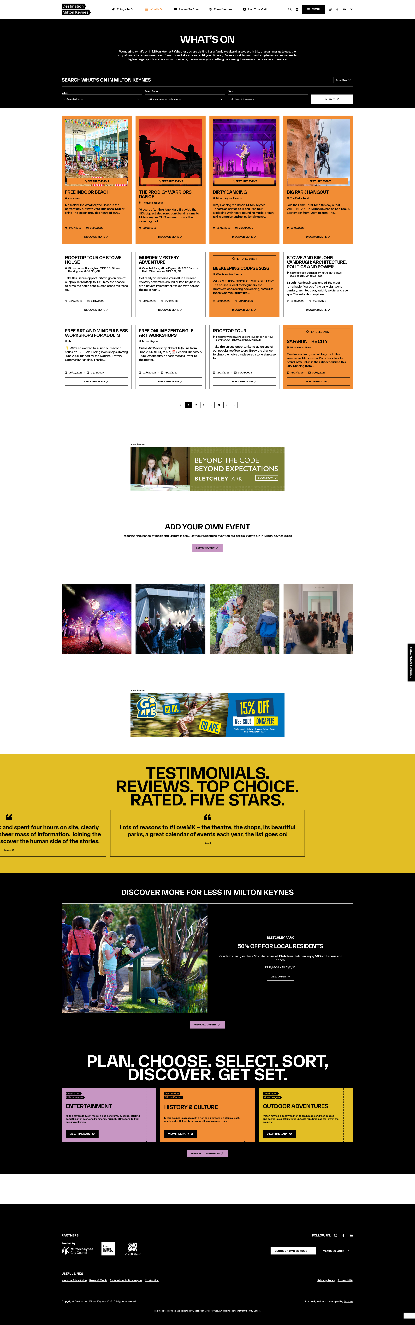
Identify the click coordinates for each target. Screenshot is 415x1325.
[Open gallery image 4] (318, 619)
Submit (330, 99)
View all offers (205, 1024)
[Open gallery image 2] (170, 619)
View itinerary (80, 1133)
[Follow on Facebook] (343, 1235)
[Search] (290, 9)
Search (232, 91)
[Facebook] (337, 9)
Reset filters (341, 80)
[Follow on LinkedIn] (351, 1235)
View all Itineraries (205, 1153)
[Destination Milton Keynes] (76, 9)
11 (219, 405)
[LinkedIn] (344, 9)
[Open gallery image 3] (244, 619)
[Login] (297, 9)
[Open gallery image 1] (96, 619)
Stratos (348, 1301)
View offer (278, 976)
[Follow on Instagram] (336, 1235)
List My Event (205, 548)
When (65, 93)
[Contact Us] (351, 9)
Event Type (151, 91)
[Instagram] (330, 9)
